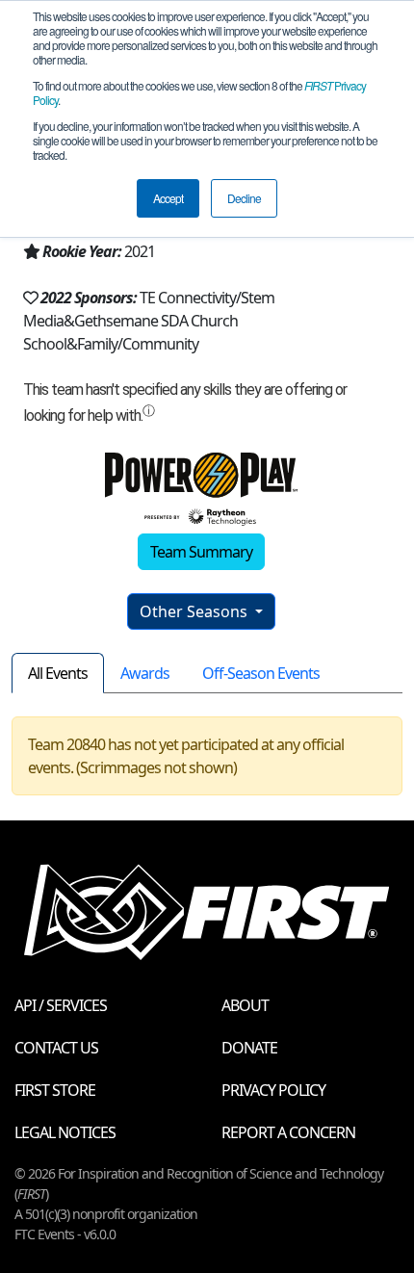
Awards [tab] (144, 673)
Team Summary (201, 551)
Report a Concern (288, 1132)
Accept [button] (168, 198)
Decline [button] (244, 198)
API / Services (60, 1005)
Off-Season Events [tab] (261, 673)
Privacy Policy (273, 1090)
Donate (249, 1047)
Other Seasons (195, 611)
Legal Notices (65, 1132)
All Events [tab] (58, 673)
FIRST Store (54, 1090)
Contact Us (56, 1047)
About (245, 1005)
